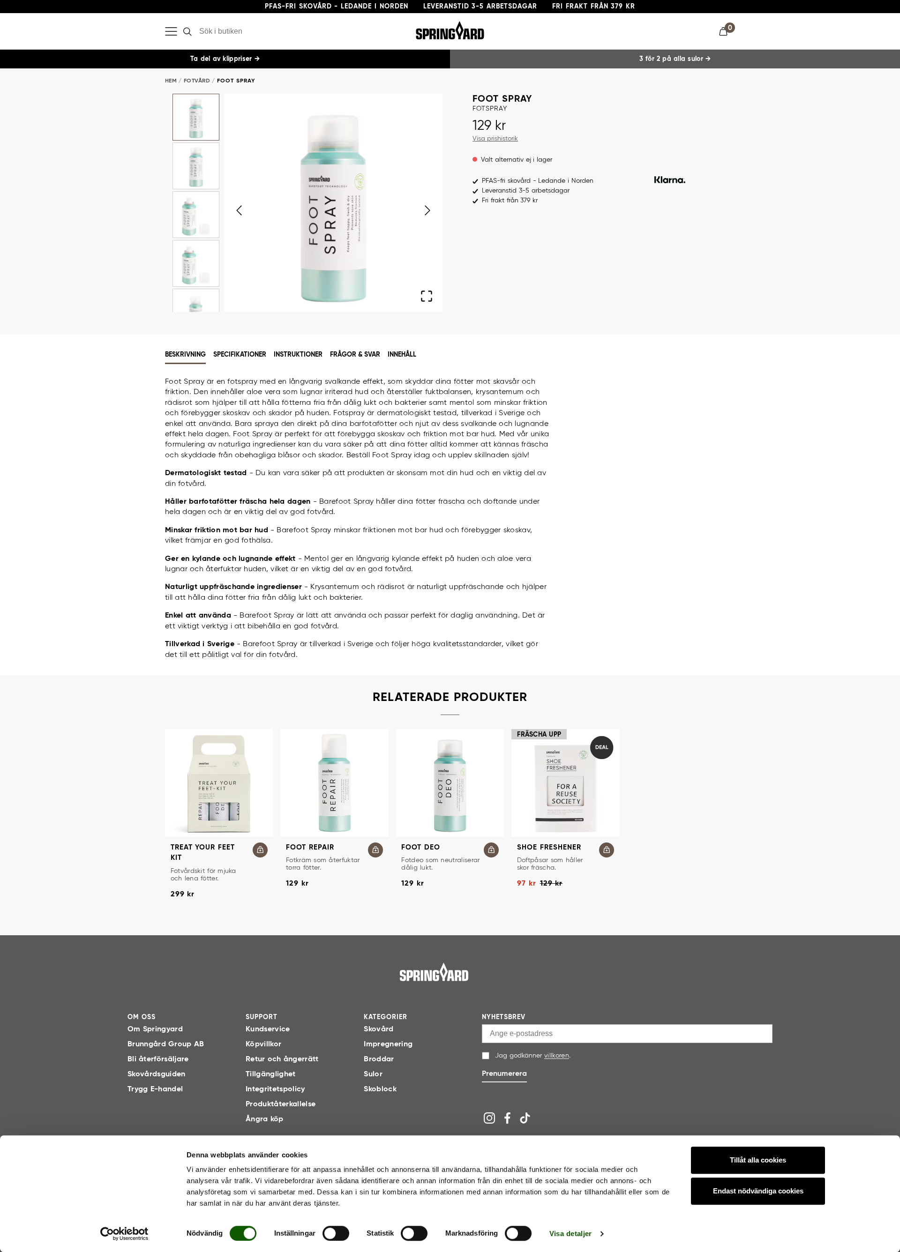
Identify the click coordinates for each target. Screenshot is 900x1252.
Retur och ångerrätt (282, 1059)
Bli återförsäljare (158, 1059)
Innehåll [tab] (402, 354)
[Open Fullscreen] (426, 296)
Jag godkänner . (532, 1055)
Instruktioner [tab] (298, 354)
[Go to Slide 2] (195, 165)
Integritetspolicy (275, 1089)
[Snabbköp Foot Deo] (491, 849)
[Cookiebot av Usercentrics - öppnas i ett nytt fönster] (124, 1234)
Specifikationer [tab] (239, 354)
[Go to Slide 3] (195, 214)
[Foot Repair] (334, 783)
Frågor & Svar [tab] (355, 354)
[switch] (335, 1233)
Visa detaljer (570, 1233)
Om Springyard (155, 1029)
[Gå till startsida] (434, 972)
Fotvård (197, 81)
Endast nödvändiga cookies (758, 1191)
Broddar (379, 1059)
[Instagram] (489, 1117)
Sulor (373, 1074)
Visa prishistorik (495, 138)
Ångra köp (265, 1119)
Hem (171, 81)
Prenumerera (504, 1074)
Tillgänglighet (270, 1074)
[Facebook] (507, 1117)
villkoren (556, 1055)
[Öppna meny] (171, 31)
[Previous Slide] (239, 210)
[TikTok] (525, 1117)
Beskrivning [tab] (185, 354)
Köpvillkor (263, 1044)
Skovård (378, 1029)
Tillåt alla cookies (758, 1160)
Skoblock (380, 1089)
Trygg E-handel (155, 1089)
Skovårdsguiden (156, 1074)
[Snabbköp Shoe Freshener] (606, 849)
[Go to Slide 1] (195, 117)
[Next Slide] (427, 210)
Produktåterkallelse (280, 1104)
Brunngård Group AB (166, 1044)
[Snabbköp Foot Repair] (375, 849)
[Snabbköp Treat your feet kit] (260, 849)
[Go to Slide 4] (195, 263)
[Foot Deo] (450, 783)
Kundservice (268, 1029)
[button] (727, 31)
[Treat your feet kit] (219, 783)
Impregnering (388, 1044)
